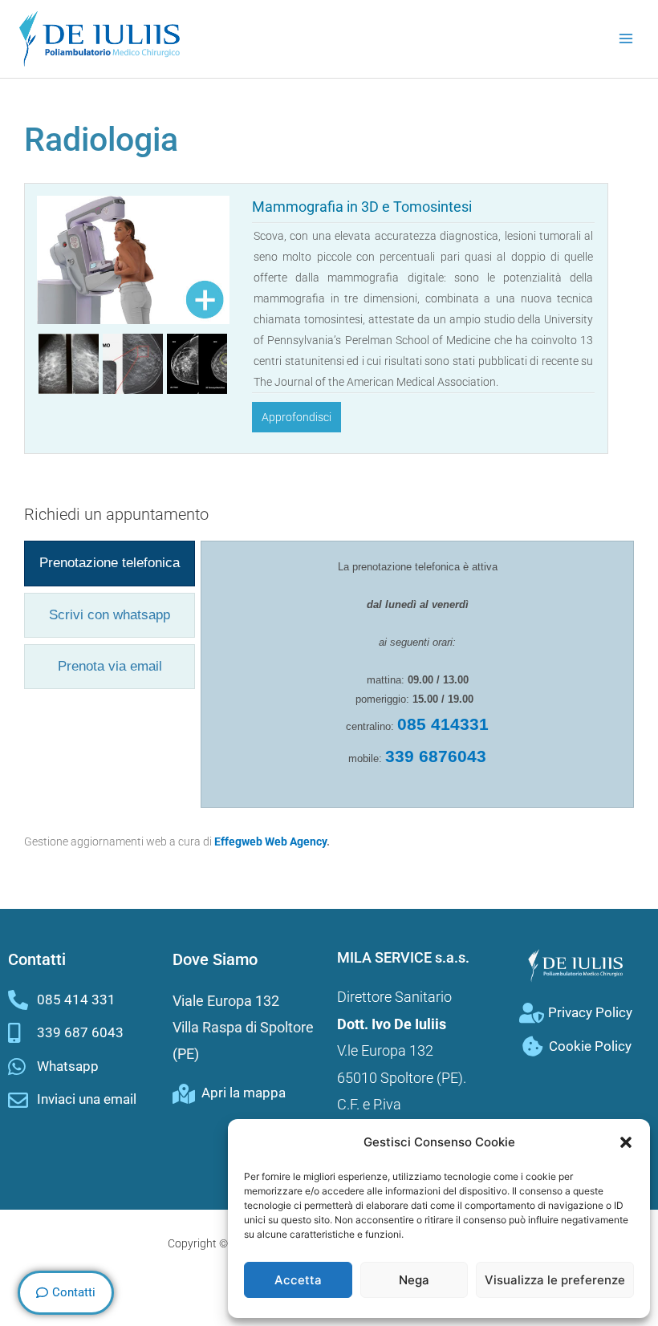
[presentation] (109, 563)
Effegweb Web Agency (270, 841)
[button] (626, 1142)
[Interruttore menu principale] (626, 38)
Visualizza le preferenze (555, 1279)
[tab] (109, 563)
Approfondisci (296, 417)
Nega (414, 1279)
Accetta (298, 1279)
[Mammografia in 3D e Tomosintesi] (133, 259)
